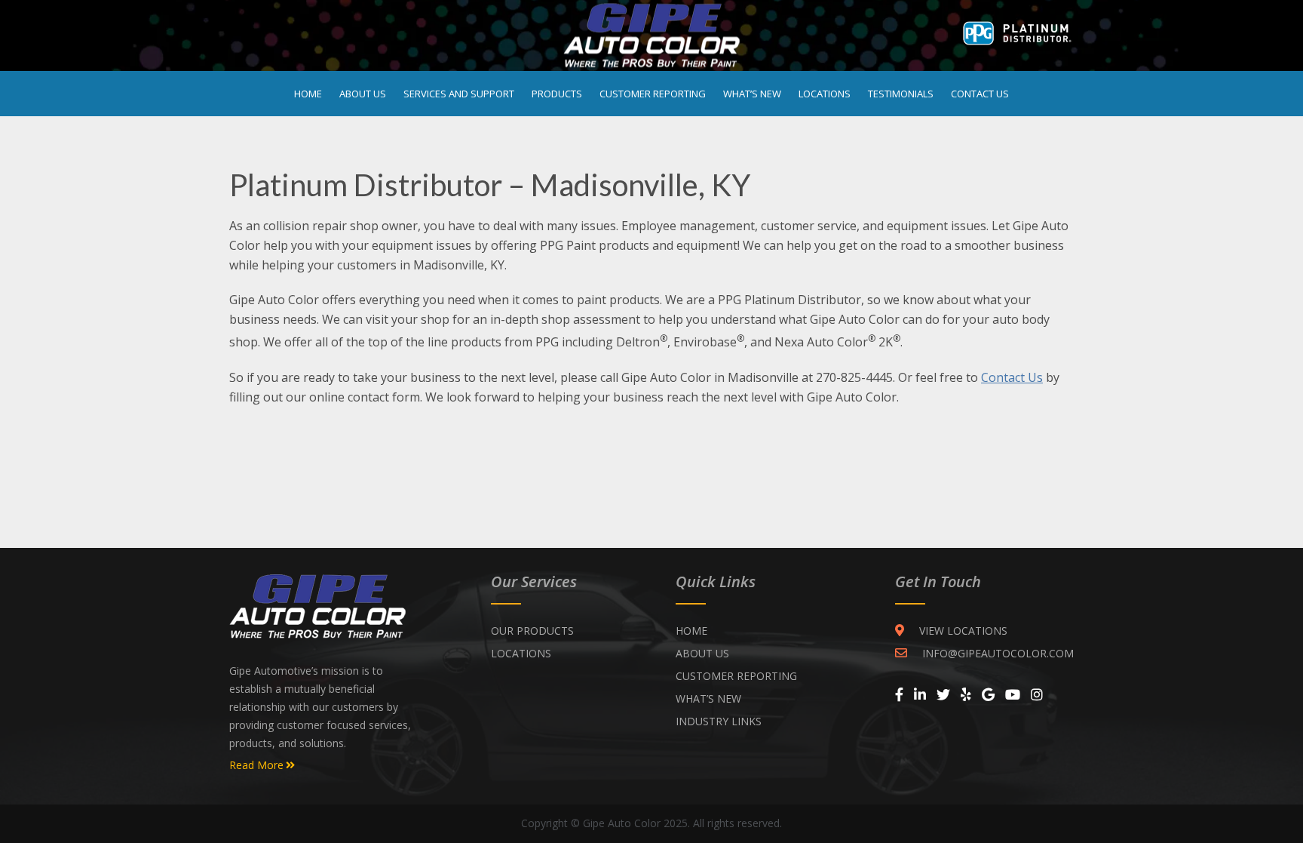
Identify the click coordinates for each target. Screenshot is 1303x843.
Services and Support (458, 93)
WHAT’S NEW (708, 698)
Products (557, 93)
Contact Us (980, 93)
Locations (825, 93)
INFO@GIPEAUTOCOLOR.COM (998, 653)
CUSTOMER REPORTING (736, 676)
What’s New (752, 93)
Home (308, 93)
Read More (256, 765)
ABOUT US (702, 653)
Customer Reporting (652, 93)
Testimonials (901, 93)
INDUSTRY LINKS (719, 721)
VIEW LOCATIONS (963, 630)
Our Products (532, 630)
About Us (362, 93)
